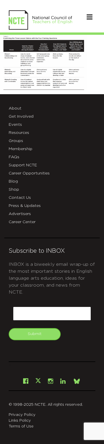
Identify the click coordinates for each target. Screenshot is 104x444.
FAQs (14, 157)
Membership (20, 149)
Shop (14, 190)
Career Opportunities (29, 173)
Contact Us (20, 198)
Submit (35, 334)
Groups (16, 141)
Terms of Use (21, 426)
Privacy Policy (22, 415)
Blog (13, 181)
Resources (19, 133)
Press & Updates (25, 206)
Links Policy (20, 421)
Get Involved (21, 116)
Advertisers (20, 214)
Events (15, 125)
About (15, 108)
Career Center (22, 222)
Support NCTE (23, 165)
